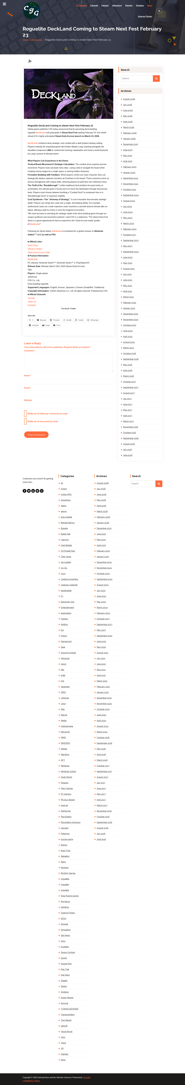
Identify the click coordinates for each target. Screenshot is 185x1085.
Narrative (65, 754)
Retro (63, 862)
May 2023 (127, 246)
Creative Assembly (69, 579)
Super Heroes (67, 997)
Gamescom (66, 641)
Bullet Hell (65, 534)
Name (27, 376)
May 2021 (127, 285)
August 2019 (129, 342)
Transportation (68, 1014)
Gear (63, 647)
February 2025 (129, 167)
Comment (29, 351)
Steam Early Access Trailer (39, 252)
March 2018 (128, 376)
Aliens (63, 506)
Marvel (64, 715)
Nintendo (37, 39)
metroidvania (67, 726)
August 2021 (129, 268)
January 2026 (129, 138)
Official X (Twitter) (35, 249)
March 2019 (128, 348)
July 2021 (127, 274)
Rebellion (65, 856)
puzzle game (67, 839)
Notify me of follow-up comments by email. (48, 414)
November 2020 (130, 319)
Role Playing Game (70, 896)
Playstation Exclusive (70, 822)
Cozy (63, 573)
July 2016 (127, 449)
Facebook (32, 305)
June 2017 (127, 404)
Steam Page (33, 245)
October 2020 (129, 325)
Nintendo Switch (68, 771)
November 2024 (130, 184)
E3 (62, 596)
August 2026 (129, 99)
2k (62, 483)
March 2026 (128, 127)
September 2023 (131, 240)
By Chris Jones (58, 119)
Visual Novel (66, 1031)
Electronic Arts (67, 602)
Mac (63, 709)
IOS (62, 681)
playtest (64, 828)
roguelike (65, 879)
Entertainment (67, 607)
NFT (63, 760)
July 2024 (127, 206)
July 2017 (127, 399)
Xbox (63, 1060)
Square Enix (66, 964)
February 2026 (130, 133)
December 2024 (130, 178)
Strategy (140, 5)
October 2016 (129, 432)
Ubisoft (64, 1026)
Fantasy (105, 5)
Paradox (64, 783)
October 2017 (129, 382)
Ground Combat (68, 653)
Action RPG (66, 494)
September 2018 (131, 359)
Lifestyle (94, 5)
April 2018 (127, 370)
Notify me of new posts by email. (43, 421)
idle (62, 670)
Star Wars (65, 975)
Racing (64, 845)
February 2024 (130, 229)
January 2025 (129, 172)
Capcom (65, 539)
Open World (66, 777)
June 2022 (128, 257)
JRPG (63, 692)
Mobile (64, 749)
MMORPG (65, 743)
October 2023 (129, 235)
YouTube (31, 298)
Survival (64, 1003)
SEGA (63, 918)
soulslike (65, 947)
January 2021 (129, 308)
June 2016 (127, 455)
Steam (64, 986)
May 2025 (127, 155)
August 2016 (129, 444)
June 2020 (128, 331)
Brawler (64, 528)
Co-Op (64, 568)
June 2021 (127, 280)
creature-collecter (69, 585)
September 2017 (130, 387)
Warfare (64, 1054)
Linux (63, 703)
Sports (64, 958)
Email (27, 388)
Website (28, 400)
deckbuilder (66, 590)
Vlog (63, 1037)
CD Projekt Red (68, 551)
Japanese (65, 686)
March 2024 (128, 223)
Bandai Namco (68, 523)
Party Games (67, 788)
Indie (63, 675)
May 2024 (127, 218)
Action (64, 489)
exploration (66, 613)
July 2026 (127, 105)
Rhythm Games (68, 873)
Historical (65, 658)
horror (63, 664)
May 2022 (127, 263)
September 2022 (131, 252)
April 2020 (128, 336)
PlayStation (66, 817)
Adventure (117, 5)
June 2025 (128, 150)
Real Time (65, 850)
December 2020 (130, 314)
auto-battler (66, 517)
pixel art (64, 805)
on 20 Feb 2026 (41, 119)
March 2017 (128, 421)
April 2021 (127, 291)
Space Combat (68, 952)
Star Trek (65, 969)
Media (63, 720)
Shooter (129, 5)
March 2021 (128, 297)
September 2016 (131, 438)
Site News (65, 935)
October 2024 (129, 189)
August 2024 (129, 201)
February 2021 (129, 302)
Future (64, 636)
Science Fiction (145, 16)
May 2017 (127, 410)
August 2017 (129, 393)
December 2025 (130, 144)
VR (62, 1048)
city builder (66, 562)
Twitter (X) (32, 302)
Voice (63, 1043)
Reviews (65, 867)
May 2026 (127, 116)
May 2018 (127, 365)
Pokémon (65, 833)
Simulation (66, 930)
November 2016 (130, 427)
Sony (149, 5)
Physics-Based (68, 800)
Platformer (66, 811)
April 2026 (128, 121)
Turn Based (66, 1020)
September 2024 (131, 195)
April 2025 (127, 161)
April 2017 (127, 415)
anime (63, 511)
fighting (64, 624)
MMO (63, 737)
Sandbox (65, 907)
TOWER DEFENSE (69, 1009)
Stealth (64, 980)
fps (62, 630)
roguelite (65, 884)
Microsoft (65, 732)
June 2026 (128, 110)
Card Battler (66, 545)
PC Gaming (81, 5)
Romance (65, 901)
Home (26, 39)
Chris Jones (66, 556)
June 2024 (128, 212)
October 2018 (129, 353)
